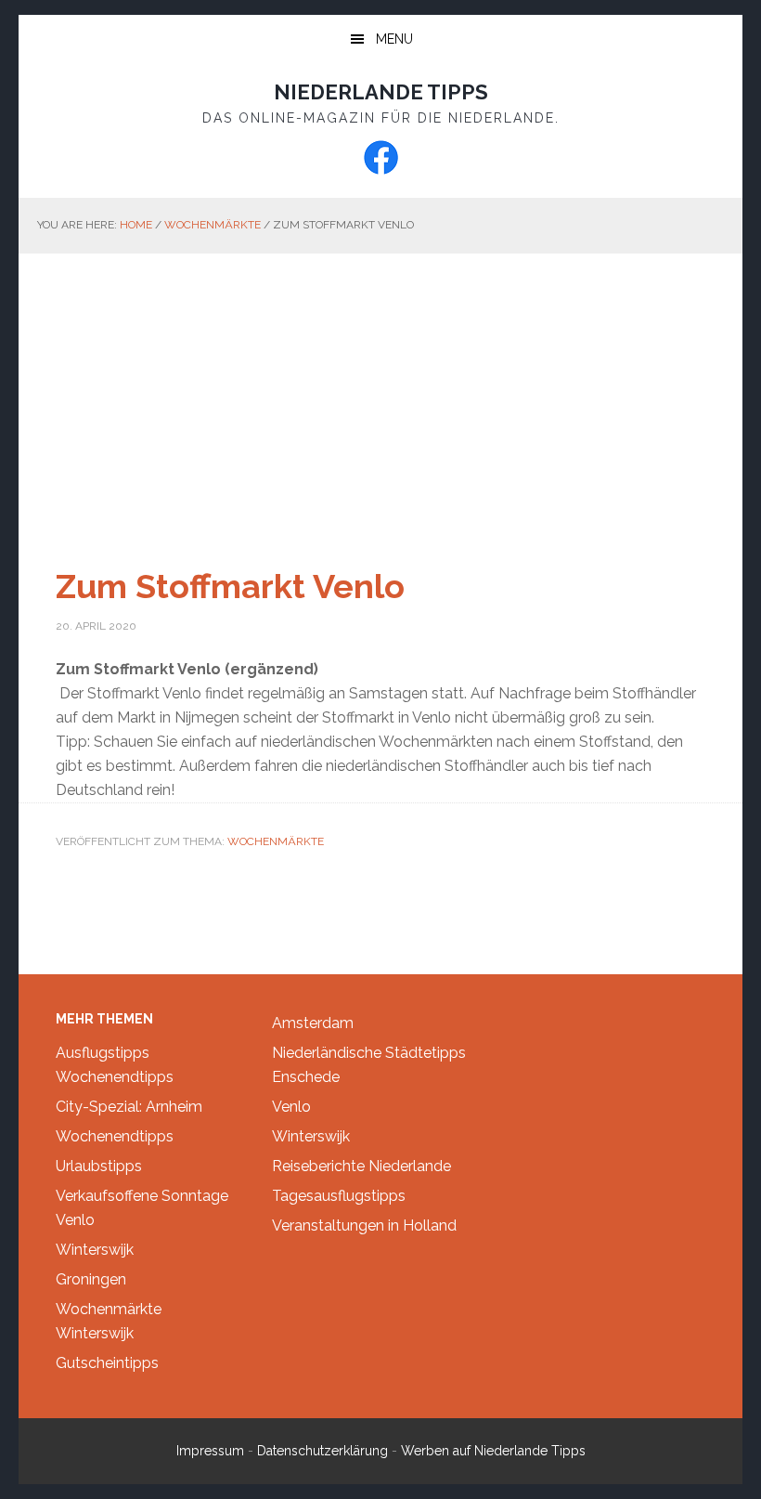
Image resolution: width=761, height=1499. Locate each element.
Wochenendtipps (115, 1077)
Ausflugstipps (102, 1053)
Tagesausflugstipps (339, 1196)
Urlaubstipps (99, 1166)
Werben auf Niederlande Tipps (493, 1450)
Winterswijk (95, 1249)
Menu (394, 39)
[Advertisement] (380, 393)
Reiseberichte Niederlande (361, 1166)
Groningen (91, 1279)
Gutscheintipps (107, 1363)
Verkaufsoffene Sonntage (142, 1196)
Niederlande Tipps (381, 92)
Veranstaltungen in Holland (364, 1225)
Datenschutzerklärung (322, 1450)
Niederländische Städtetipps (369, 1053)
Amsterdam (313, 1023)
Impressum (210, 1450)
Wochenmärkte (275, 841)
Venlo (75, 1220)
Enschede (306, 1077)
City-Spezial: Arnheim (129, 1106)
